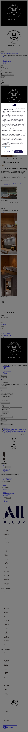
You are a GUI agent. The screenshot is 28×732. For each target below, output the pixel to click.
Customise (9, 151)
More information (6, 145)
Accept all (18, 151)
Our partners (5, 147)
